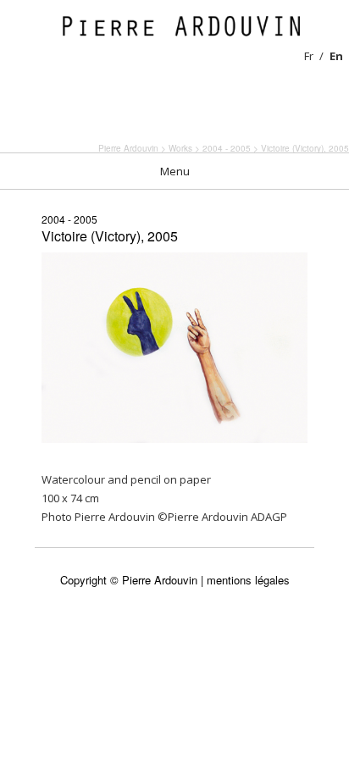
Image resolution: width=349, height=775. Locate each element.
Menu (175, 171)
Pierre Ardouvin (128, 148)
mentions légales (248, 580)
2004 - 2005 (69, 219)
